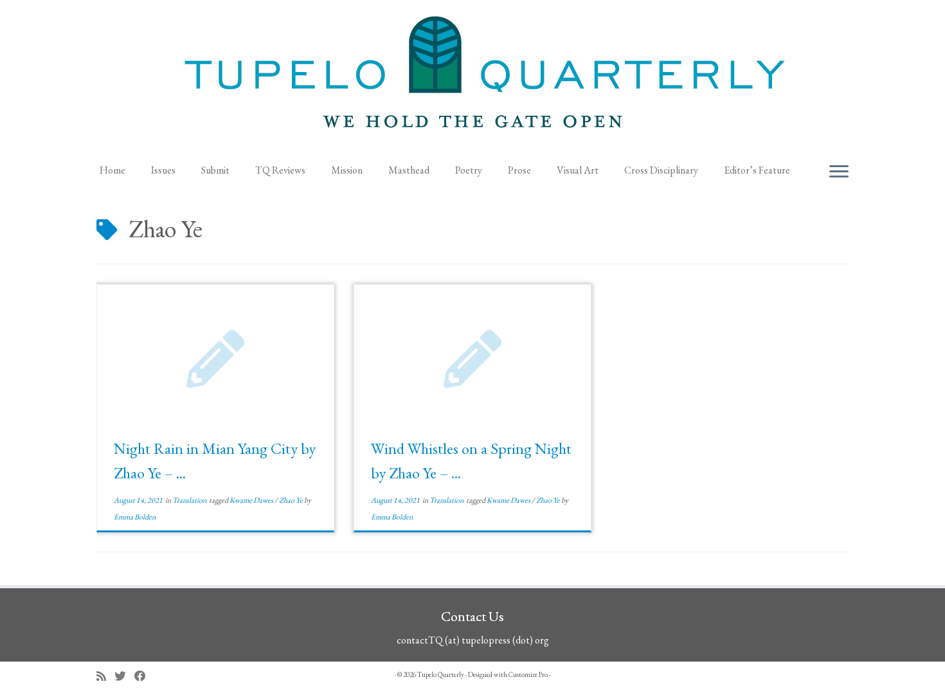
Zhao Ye (291, 500)
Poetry (468, 170)
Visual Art (577, 170)
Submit (215, 170)
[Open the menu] (839, 172)
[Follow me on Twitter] (124, 676)
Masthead (408, 170)
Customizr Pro (528, 674)
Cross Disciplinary (661, 170)
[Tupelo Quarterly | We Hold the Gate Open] (472, 77)
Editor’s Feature (757, 170)
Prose (519, 170)
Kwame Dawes (252, 500)
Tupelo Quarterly (440, 674)
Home (112, 170)
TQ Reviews (280, 170)
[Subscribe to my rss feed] (105, 676)
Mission (347, 170)
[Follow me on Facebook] (144, 676)
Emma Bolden (135, 517)
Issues (163, 170)
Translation (190, 500)
